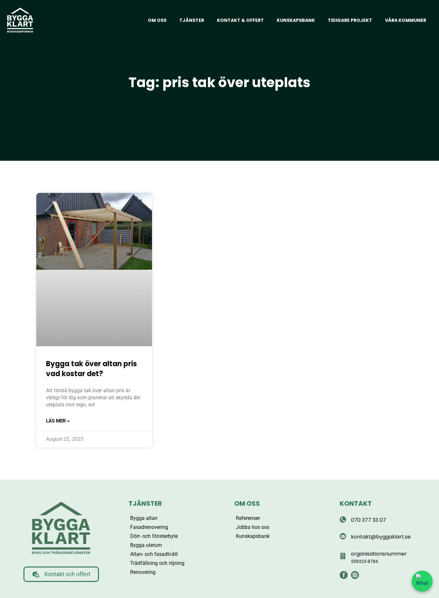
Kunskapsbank (296, 20)
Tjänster (191, 20)
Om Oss (247, 503)
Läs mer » (58, 421)
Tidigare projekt (350, 20)
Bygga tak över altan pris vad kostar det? (91, 369)
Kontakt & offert (240, 20)
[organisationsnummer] (343, 556)
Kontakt (356, 503)
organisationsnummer (379, 553)
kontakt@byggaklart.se (381, 536)
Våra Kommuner (405, 20)
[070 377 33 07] (343, 519)
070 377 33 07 (368, 520)
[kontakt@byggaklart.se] (343, 536)
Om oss (157, 20)
